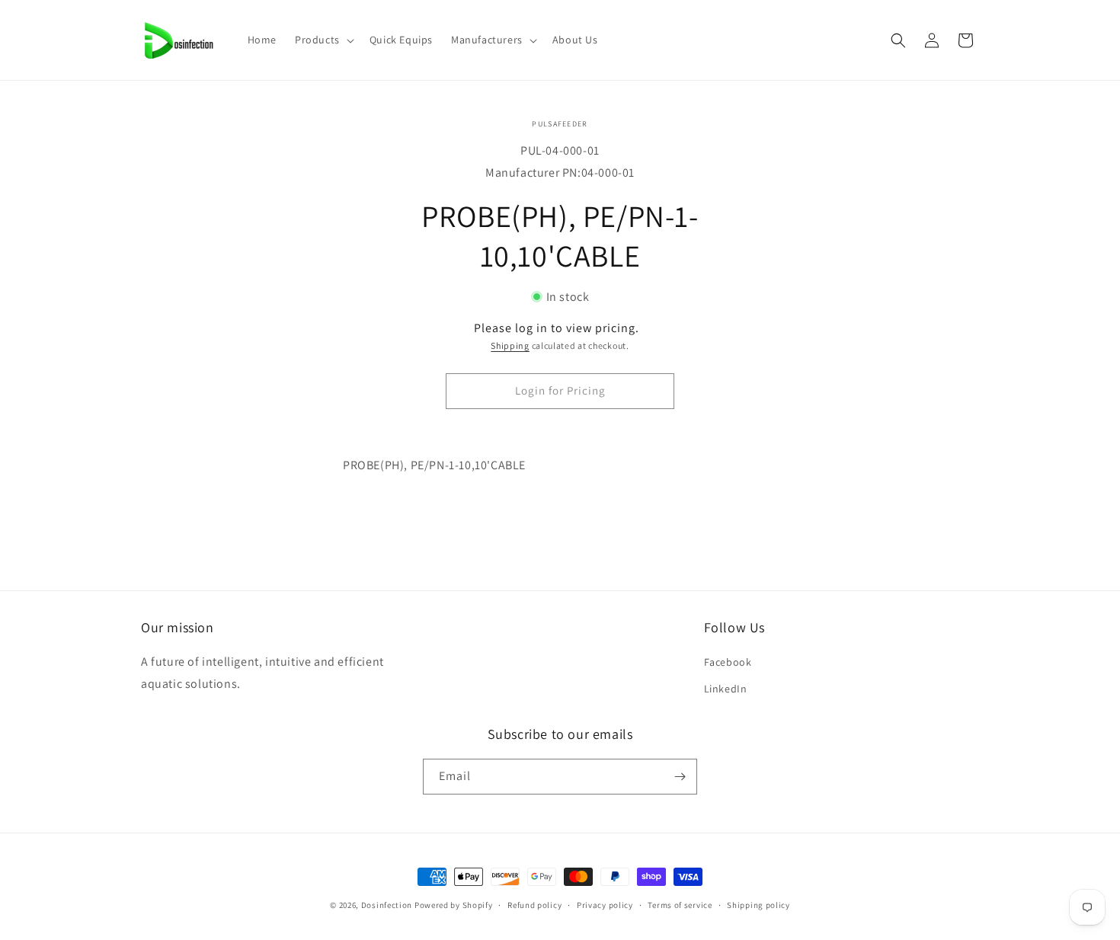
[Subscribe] (679, 777)
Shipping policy (758, 905)
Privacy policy (605, 905)
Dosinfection (386, 905)
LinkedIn (725, 688)
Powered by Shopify (453, 905)
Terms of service (680, 905)
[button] (323, 40)
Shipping (510, 345)
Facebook (728, 662)
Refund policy (534, 905)
